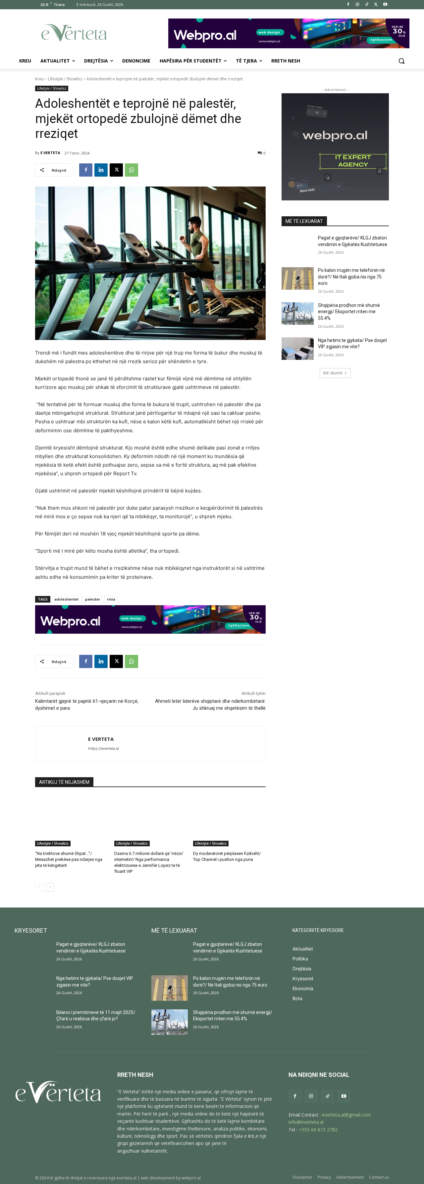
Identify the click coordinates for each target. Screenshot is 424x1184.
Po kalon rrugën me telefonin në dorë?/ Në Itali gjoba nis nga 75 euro (351, 277)
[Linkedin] (101, 170)
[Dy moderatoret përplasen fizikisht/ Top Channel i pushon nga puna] (229, 821)
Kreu (39, 79)
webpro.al (191, 1178)
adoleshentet (66, 599)
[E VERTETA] (61, 743)
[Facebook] (348, 5)
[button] (401, 61)
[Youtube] (385, 5)
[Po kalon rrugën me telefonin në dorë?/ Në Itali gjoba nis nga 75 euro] (298, 278)
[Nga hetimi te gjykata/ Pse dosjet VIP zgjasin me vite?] (298, 348)
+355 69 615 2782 (318, 1129)
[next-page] (50, 887)
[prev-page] (39, 887)
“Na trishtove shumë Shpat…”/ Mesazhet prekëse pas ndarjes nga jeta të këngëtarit (68, 859)
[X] (376, 5)
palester (92, 599)
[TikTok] (367, 5)
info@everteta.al (306, 1122)
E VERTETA (50, 152)
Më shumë (333, 373)
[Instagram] (357, 5)
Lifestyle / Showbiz (65, 79)
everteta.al (126, 1178)
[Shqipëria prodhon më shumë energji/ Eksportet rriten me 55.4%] (298, 313)
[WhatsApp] (131, 170)
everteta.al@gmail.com (346, 1115)
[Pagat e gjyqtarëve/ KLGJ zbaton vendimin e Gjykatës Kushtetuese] (298, 246)
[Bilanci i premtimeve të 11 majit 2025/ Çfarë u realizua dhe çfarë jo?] (33, 1022)
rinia (111, 599)
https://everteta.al (103, 748)
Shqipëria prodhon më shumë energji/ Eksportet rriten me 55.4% (349, 312)
